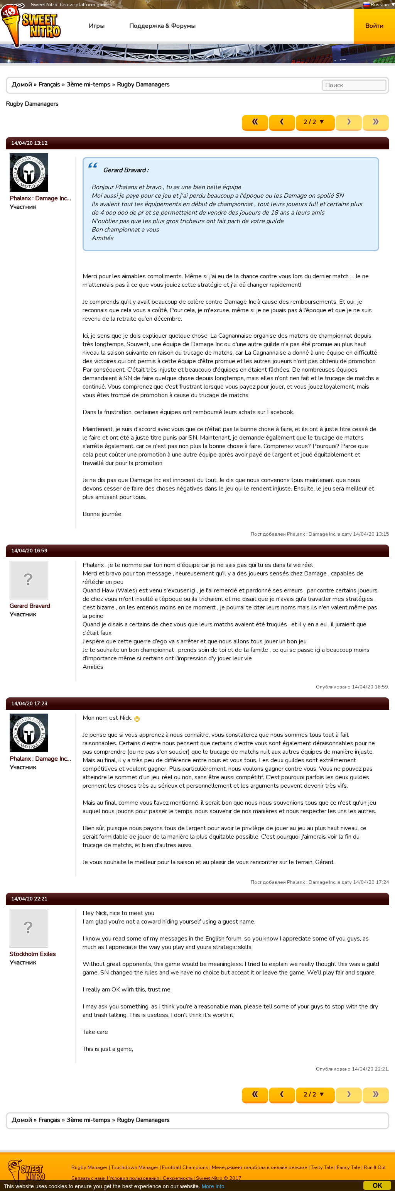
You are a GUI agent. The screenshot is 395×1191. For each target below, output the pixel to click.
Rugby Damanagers (143, 84)
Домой (22, 84)
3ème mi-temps (88, 84)
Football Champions (185, 1167)
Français (49, 84)
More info (213, 1186)
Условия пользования (134, 1178)
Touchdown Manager (135, 1167)
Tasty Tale (322, 1167)
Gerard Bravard (30, 606)
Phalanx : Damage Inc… (40, 198)
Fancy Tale (348, 1167)
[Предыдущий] (282, 123)
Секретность (177, 1178)
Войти (374, 26)
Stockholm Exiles (33, 954)
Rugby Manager (89, 1167)
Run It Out (375, 1167)
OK (377, 1185)
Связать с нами (88, 1178)
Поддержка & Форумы (162, 26)
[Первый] (255, 123)
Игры (97, 26)
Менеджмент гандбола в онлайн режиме (259, 1167)
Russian (379, 4)
